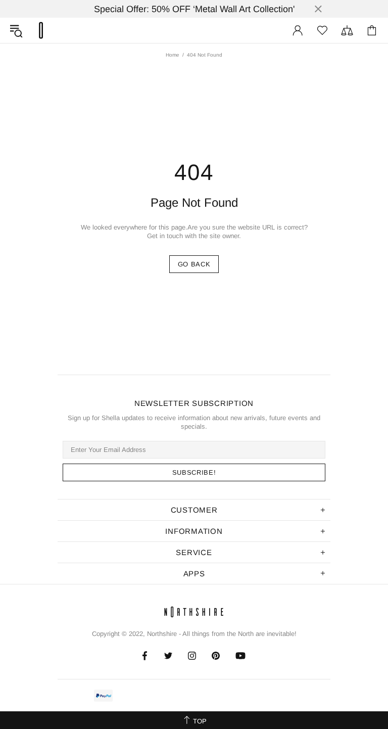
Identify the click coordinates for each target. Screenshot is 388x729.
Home (172, 55)
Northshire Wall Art (41, 30)
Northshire (162, 633)
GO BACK (194, 264)
